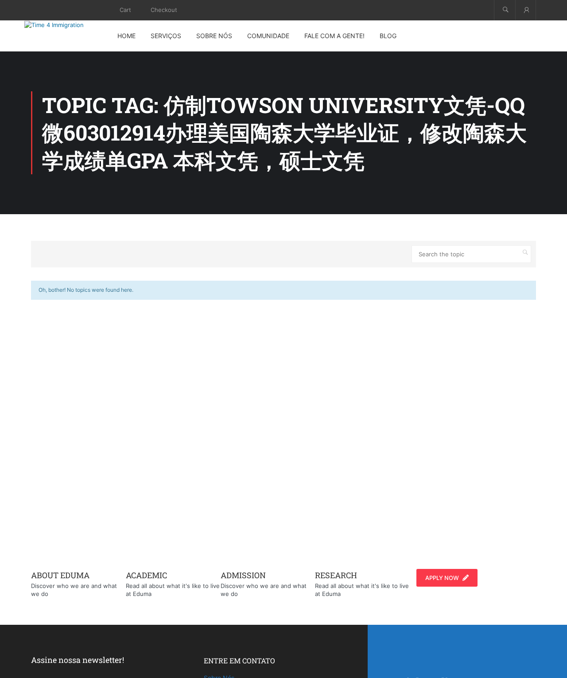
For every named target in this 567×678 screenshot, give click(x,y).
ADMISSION (243, 575)
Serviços (166, 35)
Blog (388, 35)
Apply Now (442, 577)
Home (126, 35)
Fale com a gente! (334, 35)
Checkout (164, 9)
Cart (125, 9)
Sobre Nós (214, 35)
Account (525, 10)
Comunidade (268, 35)
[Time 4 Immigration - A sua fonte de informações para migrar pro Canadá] (64, 24)
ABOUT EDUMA (60, 575)
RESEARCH (336, 575)
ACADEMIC (146, 575)
